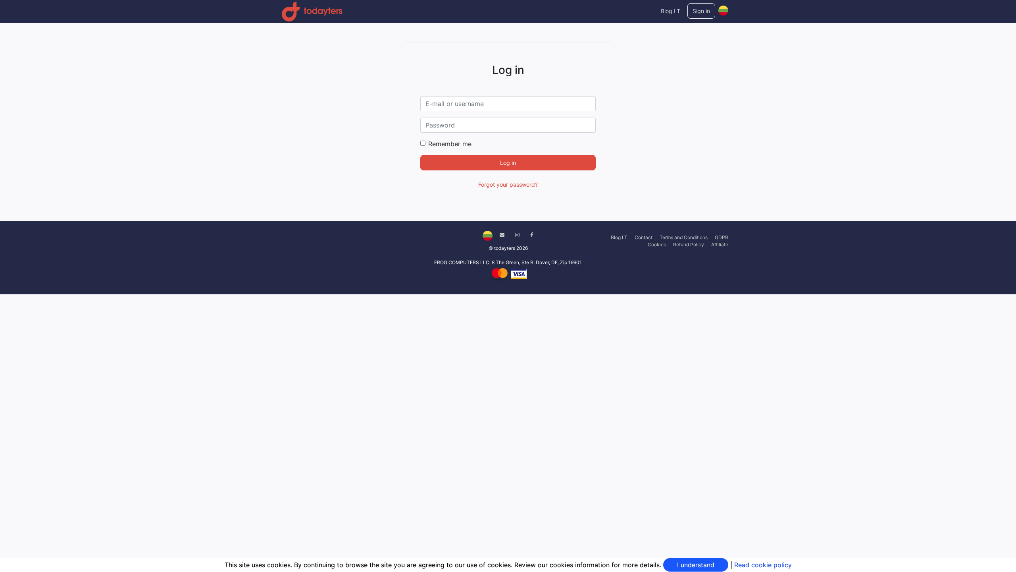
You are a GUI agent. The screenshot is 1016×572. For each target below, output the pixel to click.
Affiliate (719, 244)
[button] (723, 9)
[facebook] (528, 235)
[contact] (499, 235)
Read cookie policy (763, 565)
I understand (695, 565)
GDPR (721, 237)
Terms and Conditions (684, 237)
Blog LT (670, 11)
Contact (643, 237)
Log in (508, 162)
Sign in (701, 11)
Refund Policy (688, 244)
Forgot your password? (508, 184)
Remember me (449, 144)
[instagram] (514, 235)
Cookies (657, 244)
